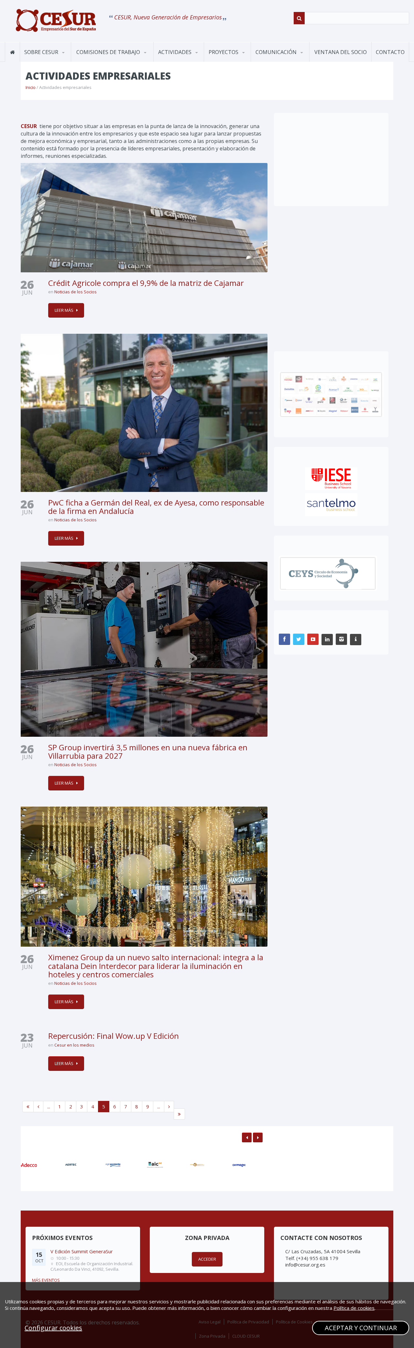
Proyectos (224, 52)
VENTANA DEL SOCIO (340, 52)
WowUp (236, 60)
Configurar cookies (53, 1327)
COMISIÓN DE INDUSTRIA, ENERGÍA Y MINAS (105, 58)
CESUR (29, 126)
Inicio (31, 87)
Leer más (64, 310)
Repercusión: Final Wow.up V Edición (113, 1035)
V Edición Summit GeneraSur (81, 1251)
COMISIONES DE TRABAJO (108, 52)
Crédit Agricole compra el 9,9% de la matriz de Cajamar (146, 282)
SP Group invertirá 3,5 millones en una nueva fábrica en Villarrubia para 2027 (147, 751)
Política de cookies (354, 1308)
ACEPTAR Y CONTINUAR (361, 1327)
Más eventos (46, 1280)
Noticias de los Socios (75, 292)
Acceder (207, 1259)
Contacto (390, 52)
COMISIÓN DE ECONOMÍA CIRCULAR (105, 59)
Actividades (175, 52)
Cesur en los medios (74, 1045)
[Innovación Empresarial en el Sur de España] (56, 20)
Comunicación (277, 52)
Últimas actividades (185, 60)
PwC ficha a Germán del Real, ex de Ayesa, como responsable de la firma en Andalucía (156, 506)
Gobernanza (52, 60)
